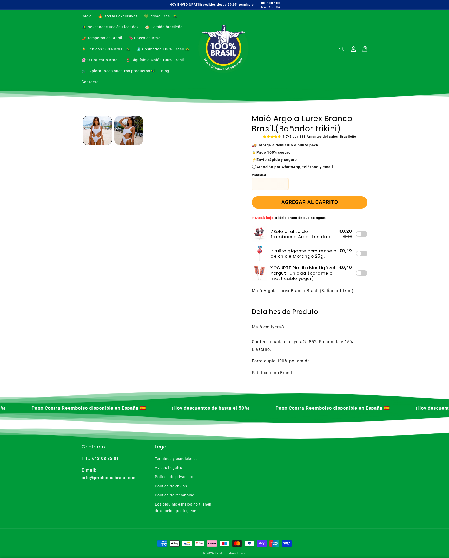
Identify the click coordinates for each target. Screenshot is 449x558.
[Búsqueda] (342, 49)
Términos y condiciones (176, 458)
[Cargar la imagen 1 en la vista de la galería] (97, 130)
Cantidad (259, 175)
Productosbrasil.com (230, 553)
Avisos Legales (168, 468)
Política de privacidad (175, 477)
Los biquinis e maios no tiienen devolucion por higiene (183, 507)
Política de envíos (171, 486)
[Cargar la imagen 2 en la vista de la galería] (128, 130)
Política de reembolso (174, 495)
